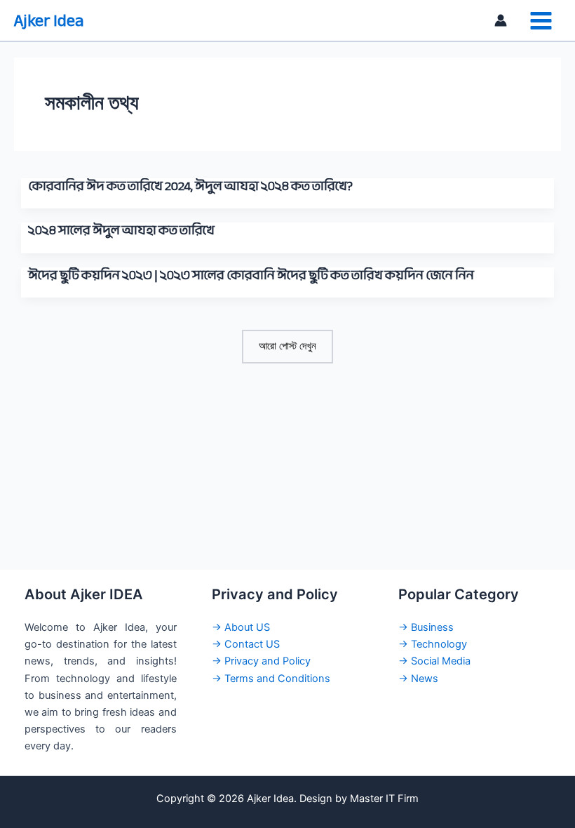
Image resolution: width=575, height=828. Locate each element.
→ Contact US (246, 644)
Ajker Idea (48, 20)
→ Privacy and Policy (261, 661)
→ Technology (432, 644)
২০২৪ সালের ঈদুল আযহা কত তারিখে (121, 230)
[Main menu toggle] (541, 21)
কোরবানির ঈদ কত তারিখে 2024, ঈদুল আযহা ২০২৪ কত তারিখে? (190, 186)
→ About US (241, 627)
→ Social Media (434, 661)
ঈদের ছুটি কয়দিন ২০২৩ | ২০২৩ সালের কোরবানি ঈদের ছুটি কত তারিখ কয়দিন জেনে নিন (251, 275)
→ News (418, 678)
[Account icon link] (500, 20)
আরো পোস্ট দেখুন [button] (287, 346)
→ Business (426, 627)
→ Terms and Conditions (271, 678)
